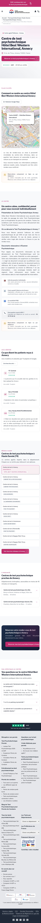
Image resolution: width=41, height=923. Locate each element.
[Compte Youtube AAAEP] (23, 920)
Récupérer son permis (9, 737)
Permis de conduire (8, 780)
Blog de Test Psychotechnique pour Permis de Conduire (10, 807)
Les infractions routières (10, 801)
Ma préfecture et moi (29, 749)
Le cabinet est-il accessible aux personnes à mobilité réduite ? (18, 710)
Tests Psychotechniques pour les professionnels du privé (29, 771)
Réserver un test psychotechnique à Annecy (19, 59)
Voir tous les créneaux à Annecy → (15, 551)
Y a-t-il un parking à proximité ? (14, 702)
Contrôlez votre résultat (29, 850)
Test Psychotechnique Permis (9, 742)
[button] (20, 127)
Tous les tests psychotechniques (8, 816)
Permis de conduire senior (11, 794)
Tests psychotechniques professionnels (30, 758)
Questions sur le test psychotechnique (28, 738)
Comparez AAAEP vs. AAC (11, 881)
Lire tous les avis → (9, 363)
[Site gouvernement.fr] (20, 895)
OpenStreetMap (35, 147)
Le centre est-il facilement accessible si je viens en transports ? (19, 685)
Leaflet (28, 147)
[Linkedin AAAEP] (27, 920)
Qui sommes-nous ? (9, 876)
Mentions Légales (7, 911)
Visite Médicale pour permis (28, 744)
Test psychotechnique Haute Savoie (19, 18)
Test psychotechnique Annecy (12, 20)
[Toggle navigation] (2, 11)
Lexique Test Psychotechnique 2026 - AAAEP (9, 748)
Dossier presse (7, 874)
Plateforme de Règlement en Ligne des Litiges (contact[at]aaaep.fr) (25, 915)
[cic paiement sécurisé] (30, 843)
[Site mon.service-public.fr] (30, 895)
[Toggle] (35, 11)
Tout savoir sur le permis (10, 783)
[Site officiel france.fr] (16, 899)
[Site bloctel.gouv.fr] (25, 899)
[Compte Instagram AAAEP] (17, 920)
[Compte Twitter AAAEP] (20, 920)
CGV (16, 911)
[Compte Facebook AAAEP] (13, 920)
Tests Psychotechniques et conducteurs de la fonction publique (30, 764)
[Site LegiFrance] (10, 895)
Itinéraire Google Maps (12, 102)
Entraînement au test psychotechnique (9, 769)
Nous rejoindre (7, 879)
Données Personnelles (26, 911)
